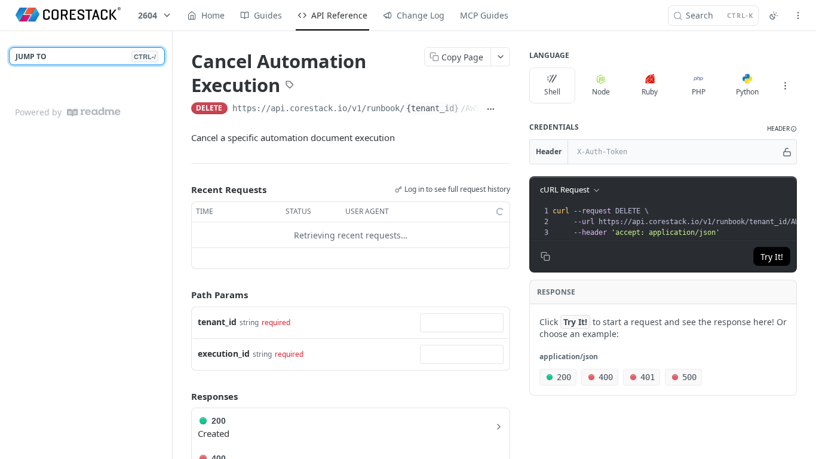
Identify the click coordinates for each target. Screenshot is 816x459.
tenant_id (217, 322)
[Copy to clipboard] (505, 109)
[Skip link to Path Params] (182, 295)
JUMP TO (86, 56)
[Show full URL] (491, 109)
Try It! (771, 256)
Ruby (650, 92)
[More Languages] (785, 85)
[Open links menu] (798, 15)
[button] (782, 128)
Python (747, 92)
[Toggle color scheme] (773, 15)
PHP (698, 92)
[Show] (787, 152)
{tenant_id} (432, 108)
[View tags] (290, 86)
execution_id (224, 353)
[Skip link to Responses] (182, 396)
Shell (552, 92)
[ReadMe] (94, 112)
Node (601, 92)
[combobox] (462, 322)
